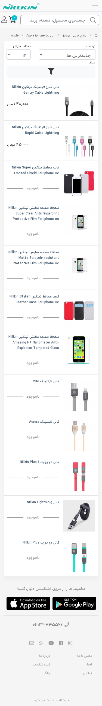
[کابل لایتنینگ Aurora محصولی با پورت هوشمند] (79, 434)
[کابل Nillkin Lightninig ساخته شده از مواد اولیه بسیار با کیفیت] (79, 515)
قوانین (87, 673)
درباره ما (44, 656)
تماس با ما (84, 656)
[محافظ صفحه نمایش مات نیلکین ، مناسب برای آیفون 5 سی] (79, 265)
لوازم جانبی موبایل (74, 35)
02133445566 (48, 625)
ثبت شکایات (41, 664)
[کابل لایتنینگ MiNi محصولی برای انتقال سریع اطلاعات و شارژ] (79, 394)
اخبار (89, 664)
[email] (32, 643)
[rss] (41, 643)
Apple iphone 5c (37, 35)
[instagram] (70, 643)
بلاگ (47, 673)
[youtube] (51, 643)
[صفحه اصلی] (96, 35)
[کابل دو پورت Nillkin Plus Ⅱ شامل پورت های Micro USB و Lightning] (79, 474)
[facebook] (61, 643)
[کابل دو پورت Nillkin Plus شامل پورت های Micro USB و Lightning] (79, 555)
